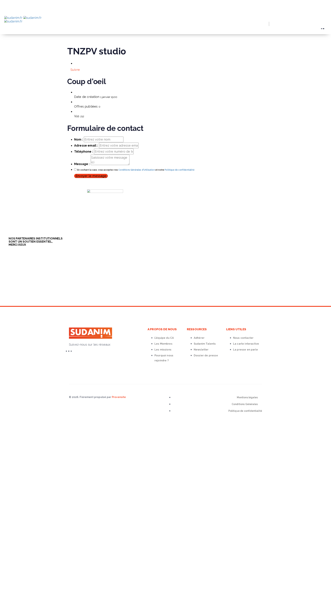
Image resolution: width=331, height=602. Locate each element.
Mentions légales (247, 397)
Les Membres (163, 343)
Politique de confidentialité (179, 170)
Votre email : (17, 575)
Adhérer (199, 337)
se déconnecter (102, 439)
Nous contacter (243, 337)
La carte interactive (246, 343)
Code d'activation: (21, 587)
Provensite (119, 397)
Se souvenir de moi (26, 493)
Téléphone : (83, 151)
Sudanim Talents (205, 343)
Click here (103, 560)
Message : (82, 164)
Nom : (78, 139)
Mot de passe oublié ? (23, 487)
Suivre (75, 69)
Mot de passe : (18, 477)
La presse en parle (245, 349)
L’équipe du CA (164, 337)
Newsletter (201, 349)
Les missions (162, 349)
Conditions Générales (245, 404)
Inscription (51, 487)
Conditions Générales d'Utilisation (136, 170)
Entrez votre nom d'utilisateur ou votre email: (42, 471)
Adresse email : (86, 145)
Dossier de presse (206, 355)
